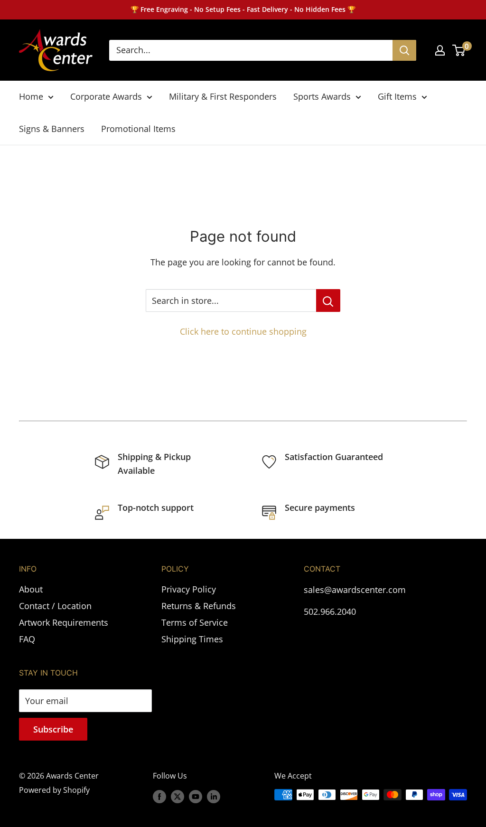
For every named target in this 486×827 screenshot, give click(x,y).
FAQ (27, 639)
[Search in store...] (328, 300)
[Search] (404, 50)
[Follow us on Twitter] (177, 796)
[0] (459, 50)
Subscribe (53, 729)
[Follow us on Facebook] (159, 796)
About (31, 589)
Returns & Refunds (198, 605)
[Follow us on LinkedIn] (213, 796)
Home (31, 96)
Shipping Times (192, 639)
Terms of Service (194, 622)
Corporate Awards (106, 96)
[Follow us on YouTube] (195, 796)
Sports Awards (322, 96)
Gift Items (397, 96)
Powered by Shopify (54, 790)
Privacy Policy (188, 589)
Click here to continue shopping (243, 331)
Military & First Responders (223, 96)
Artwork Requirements (63, 622)
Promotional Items (138, 128)
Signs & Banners (51, 128)
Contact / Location (55, 605)
